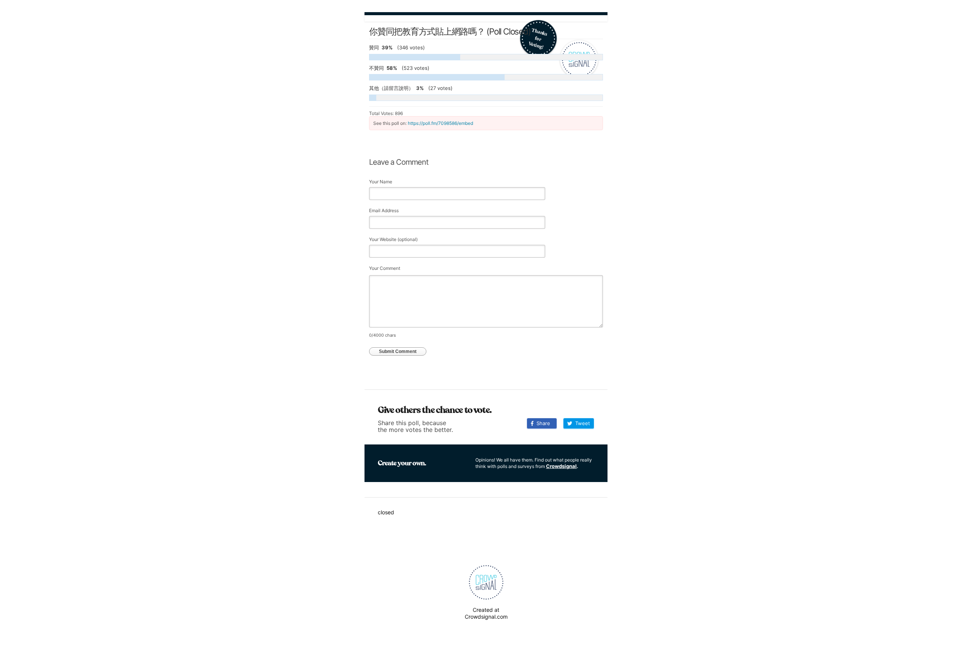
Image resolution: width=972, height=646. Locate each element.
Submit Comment (398, 351)
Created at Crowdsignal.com (486, 613)
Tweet (581, 423)
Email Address (384, 210)
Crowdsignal (561, 466)
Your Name (380, 181)
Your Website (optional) (393, 239)
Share (541, 423)
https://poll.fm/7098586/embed (440, 123)
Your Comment (384, 268)
